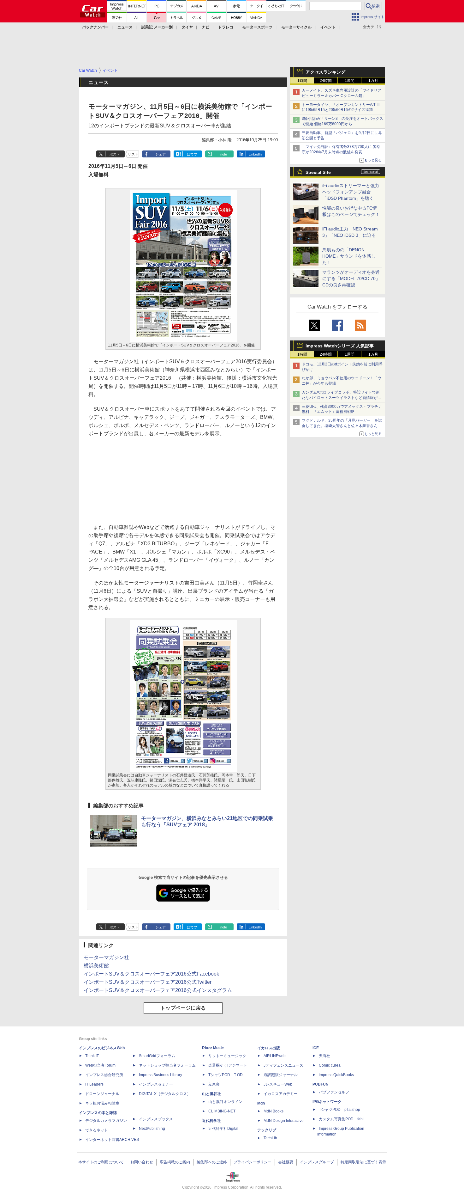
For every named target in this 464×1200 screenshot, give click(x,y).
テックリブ (266, 1130)
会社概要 (285, 1162)
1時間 (302, 80)
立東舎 (214, 1084)
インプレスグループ (317, 1162)
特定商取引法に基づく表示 (363, 1162)
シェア (160, 154)
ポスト (115, 154)
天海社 (324, 1056)
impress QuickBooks (336, 1075)
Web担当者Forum (100, 1065)
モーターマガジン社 (106, 957)
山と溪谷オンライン (225, 1101)
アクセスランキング (325, 72)
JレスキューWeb (278, 1084)
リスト (133, 154)
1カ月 (373, 80)
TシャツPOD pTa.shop (339, 1109)
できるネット (96, 1130)
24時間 (326, 80)
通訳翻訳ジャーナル (281, 1075)
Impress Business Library (160, 1075)
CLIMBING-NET (221, 1111)
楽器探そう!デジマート (227, 1065)
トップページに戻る (183, 1008)
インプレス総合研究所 (104, 1075)
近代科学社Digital (223, 1128)
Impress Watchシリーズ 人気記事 (340, 345)
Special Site (318, 172)
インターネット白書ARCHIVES (112, 1139)
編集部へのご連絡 (212, 1162)
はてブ (192, 154)
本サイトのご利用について (101, 1162)
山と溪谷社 (211, 1094)
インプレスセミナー (156, 1084)
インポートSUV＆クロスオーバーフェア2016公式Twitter (147, 982)
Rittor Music (213, 1048)
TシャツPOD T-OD (225, 1075)
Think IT (92, 1056)
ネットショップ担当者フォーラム (167, 1065)
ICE (315, 1048)
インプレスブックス (156, 1119)
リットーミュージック (227, 1056)
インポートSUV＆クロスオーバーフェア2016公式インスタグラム (158, 990)
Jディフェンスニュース (283, 1065)
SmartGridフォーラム (157, 1056)
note (223, 154)
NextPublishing (152, 1128)
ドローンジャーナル (102, 1094)
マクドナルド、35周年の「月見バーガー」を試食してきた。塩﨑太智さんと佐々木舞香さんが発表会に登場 (342, 425)
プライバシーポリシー (252, 1162)
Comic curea (330, 1065)
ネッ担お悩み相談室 (102, 1103)
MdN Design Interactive (284, 1120)
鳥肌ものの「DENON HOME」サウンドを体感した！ (348, 256)
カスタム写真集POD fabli (342, 1119)
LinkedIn (255, 154)
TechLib (270, 1138)
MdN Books (273, 1111)
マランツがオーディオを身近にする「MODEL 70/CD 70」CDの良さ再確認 (351, 278)
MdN (261, 1103)
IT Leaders (94, 1084)
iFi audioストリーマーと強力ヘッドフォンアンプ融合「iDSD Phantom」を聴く (350, 192)
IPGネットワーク (327, 1101)
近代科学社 (211, 1120)
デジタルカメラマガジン (106, 1120)
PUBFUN (320, 1084)
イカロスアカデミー (281, 1094)
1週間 (349, 80)
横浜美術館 (96, 965)
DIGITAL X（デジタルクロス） (165, 1094)
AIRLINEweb (275, 1056)
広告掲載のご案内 (175, 1162)
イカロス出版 (268, 1048)
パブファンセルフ (334, 1092)
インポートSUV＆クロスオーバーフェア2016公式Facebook (151, 974)
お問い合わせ (141, 1162)
